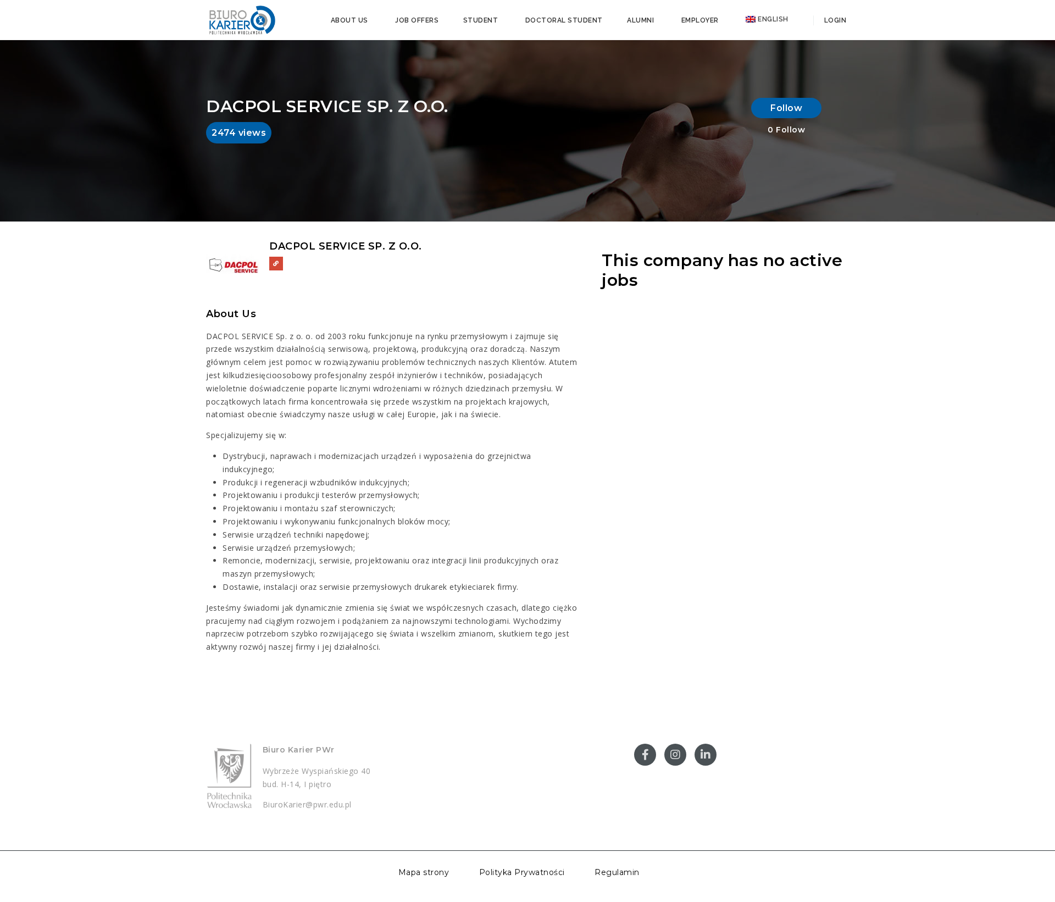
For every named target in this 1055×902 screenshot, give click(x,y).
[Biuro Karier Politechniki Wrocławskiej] (241, 19)
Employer (700, 20)
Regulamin (617, 872)
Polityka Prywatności (522, 872)
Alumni (640, 20)
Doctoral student (564, 20)
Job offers (416, 20)
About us (349, 20)
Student (480, 20)
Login (834, 20)
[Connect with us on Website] (276, 263)
